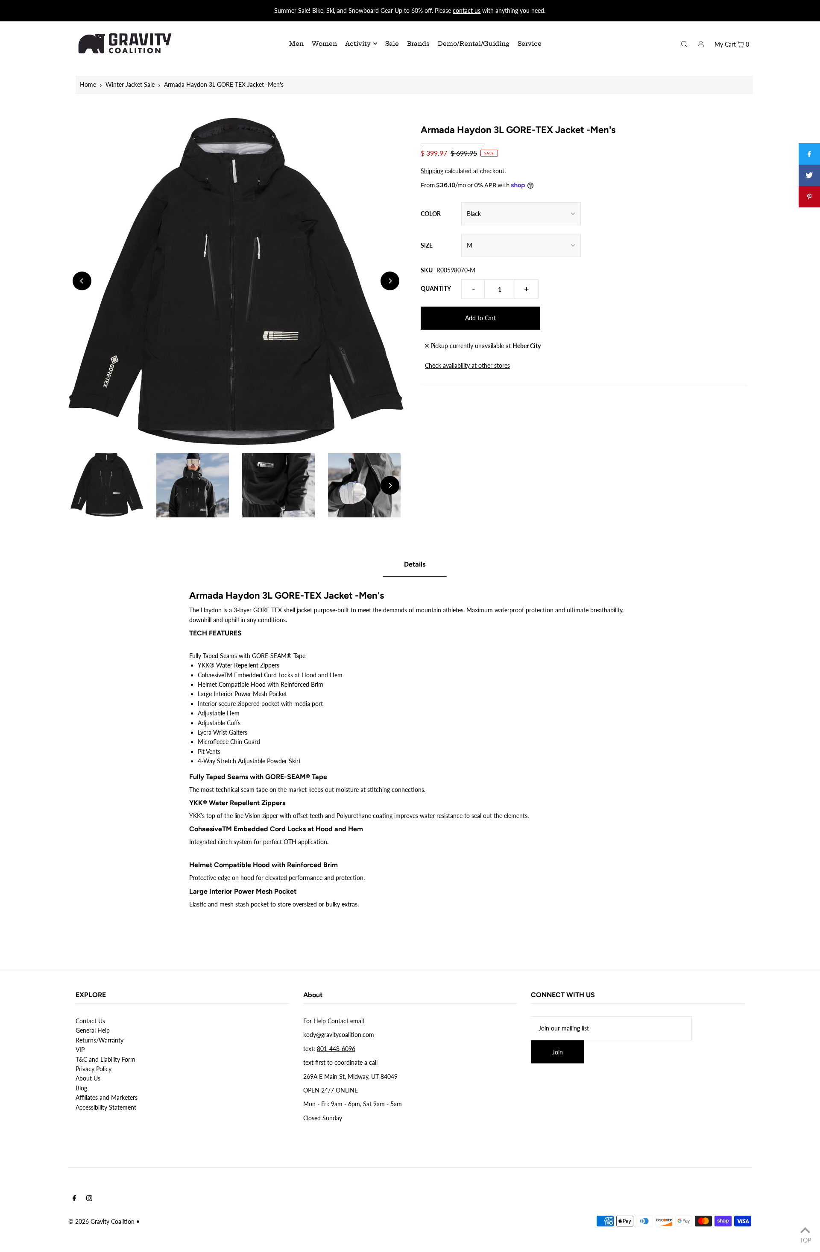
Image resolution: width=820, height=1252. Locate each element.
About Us (88, 1078)
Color (431, 213)
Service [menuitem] (530, 43)
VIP (80, 1049)
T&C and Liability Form (105, 1059)
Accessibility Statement (106, 1107)
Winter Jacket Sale (130, 84)
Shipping (432, 170)
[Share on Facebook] (809, 154)
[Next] (390, 281)
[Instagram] (89, 1199)
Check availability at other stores (467, 365)
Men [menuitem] (296, 43)
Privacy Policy (93, 1068)
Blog (81, 1088)
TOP (805, 1240)
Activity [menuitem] (358, 43)
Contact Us (90, 1021)
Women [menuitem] (324, 43)
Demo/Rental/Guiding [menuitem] (474, 43)
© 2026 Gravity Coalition (101, 1221)
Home (88, 84)
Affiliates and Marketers (107, 1097)
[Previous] (82, 281)
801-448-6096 (336, 1048)
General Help (93, 1030)
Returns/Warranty (99, 1040)
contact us (466, 10)
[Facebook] (74, 1199)
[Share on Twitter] (809, 175)
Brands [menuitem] (418, 43)
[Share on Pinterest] (809, 196)
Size (427, 245)
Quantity (436, 288)
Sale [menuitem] (392, 43)
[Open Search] (684, 43)
